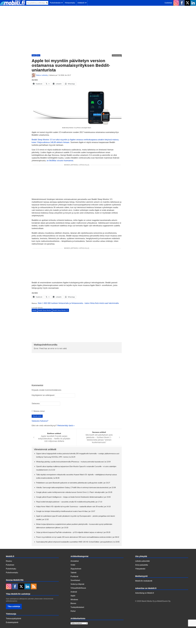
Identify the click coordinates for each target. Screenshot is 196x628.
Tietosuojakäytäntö (13, 619)
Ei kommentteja (117, 55)
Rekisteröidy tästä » (65, 425)
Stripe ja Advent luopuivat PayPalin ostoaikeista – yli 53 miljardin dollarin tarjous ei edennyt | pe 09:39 (73, 532)
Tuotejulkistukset (77, 607)
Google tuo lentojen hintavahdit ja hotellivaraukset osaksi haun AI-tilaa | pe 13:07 (65, 511)
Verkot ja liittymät (77, 584)
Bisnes (73, 603)
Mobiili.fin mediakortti (143, 581)
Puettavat (74, 576)
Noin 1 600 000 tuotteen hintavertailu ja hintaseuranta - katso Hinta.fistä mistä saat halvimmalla (78, 303)
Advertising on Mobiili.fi (144, 593)
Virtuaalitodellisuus (78, 588)
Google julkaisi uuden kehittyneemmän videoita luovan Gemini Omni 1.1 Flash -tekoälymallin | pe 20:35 (74, 492)
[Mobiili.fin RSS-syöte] (34, 587)
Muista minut (39, 411)
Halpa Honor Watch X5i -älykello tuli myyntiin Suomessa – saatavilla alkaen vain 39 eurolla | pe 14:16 (73, 506)
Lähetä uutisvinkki (142, 561)
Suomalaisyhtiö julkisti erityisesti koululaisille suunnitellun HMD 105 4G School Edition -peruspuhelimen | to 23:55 (77, 542)
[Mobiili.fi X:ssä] (187, 3)
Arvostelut (75, 561)
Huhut (73, 611)
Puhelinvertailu (12, 573)
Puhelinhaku (11, 569)
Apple (33, 55)
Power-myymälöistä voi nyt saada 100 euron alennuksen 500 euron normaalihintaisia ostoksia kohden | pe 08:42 (77, 537)
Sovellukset (75, 580)
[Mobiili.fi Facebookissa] (182, 3)
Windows (74, 599)
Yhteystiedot (140, 569)
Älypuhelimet (76, 569)
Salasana (35, 403)
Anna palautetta (141, 565)
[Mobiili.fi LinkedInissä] (193, 3)
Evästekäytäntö (12, 622)
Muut (38, 55)
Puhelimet (10, 565)
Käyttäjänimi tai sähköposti (43, 395)
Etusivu (9, 561)
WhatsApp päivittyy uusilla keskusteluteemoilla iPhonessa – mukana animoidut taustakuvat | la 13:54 (73, 462)
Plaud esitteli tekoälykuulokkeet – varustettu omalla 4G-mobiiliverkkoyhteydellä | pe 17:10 (69, 502)
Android (74, 592)
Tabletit (73, 573)
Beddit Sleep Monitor (44, 310)
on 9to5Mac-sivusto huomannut (60, 160)
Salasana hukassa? (40, 421)
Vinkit (73, 565)
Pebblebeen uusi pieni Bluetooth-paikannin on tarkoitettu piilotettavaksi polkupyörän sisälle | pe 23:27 (73, 483)
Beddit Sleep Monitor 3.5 (60, 310)
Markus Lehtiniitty (42, 75)
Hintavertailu (70, 3)
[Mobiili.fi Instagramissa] (176, 3)
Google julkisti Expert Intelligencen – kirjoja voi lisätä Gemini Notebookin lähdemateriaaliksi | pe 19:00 (73, 497)
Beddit (34, 310)
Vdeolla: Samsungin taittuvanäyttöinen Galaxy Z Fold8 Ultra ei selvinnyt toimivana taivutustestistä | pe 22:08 (76, 487)
